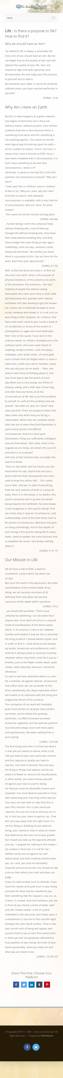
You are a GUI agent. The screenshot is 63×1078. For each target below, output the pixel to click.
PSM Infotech (47, 1035)
